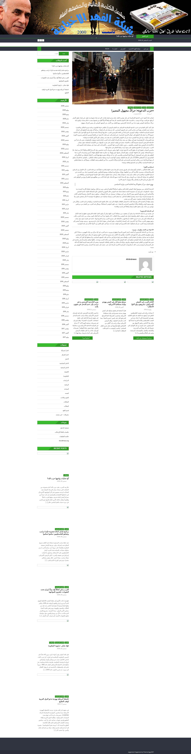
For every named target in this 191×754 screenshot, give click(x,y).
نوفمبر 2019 (65, 269)
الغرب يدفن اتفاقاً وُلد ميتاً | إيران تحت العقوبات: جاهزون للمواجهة (55, 79)
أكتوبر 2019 (65, 273)
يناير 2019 (66, 311)
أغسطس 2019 (64, 281)
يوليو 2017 (66, 337)
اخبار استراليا (65, 350)
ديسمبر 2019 (65, 264)
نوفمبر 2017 (65, 329)
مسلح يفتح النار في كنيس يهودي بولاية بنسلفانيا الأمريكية (114, 303)
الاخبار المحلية (137, 107)
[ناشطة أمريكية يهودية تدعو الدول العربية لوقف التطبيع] (53, 683)
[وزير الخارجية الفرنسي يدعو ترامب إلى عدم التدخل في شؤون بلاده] (85, 289)
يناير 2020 (66, 260)
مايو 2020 (66, 243)
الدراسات (66, 380)
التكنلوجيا (66, 376)
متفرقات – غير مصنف (62, 415)
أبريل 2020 (65, 247)
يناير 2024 (65, 123)
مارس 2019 (65, 303)
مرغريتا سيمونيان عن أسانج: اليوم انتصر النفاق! (142, 338)
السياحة (66, 389)
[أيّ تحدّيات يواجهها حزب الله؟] (53, 462)
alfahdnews (131, 259)
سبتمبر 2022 (65, 149)
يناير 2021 (66, 213)
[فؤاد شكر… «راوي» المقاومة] (53, 629)
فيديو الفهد (66, 410)
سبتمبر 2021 (65, 179)
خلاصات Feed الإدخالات (62, 432)
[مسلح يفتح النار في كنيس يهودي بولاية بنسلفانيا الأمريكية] (113, 289)
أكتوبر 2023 (65, 136)
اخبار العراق (150, 107)
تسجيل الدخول (64, 428)
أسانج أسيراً (86, 338)
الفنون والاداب (65, 398)
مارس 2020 (65, 251)
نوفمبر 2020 (65, 222)
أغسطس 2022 (64, 153)
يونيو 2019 (66, 290)
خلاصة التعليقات (64, 436)
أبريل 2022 (65, 157)
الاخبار (144, 107)
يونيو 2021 (66, 192)
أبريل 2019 (65, 299)
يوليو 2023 (65, 144)
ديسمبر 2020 (65, 217)
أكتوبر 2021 (65, 174)
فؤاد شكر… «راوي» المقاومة (60, 85)
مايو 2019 (66, 294)
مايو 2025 (66, 119)
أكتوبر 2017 (65, 333)
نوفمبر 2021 (65, 170)
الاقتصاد (66, 372)
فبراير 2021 (65, 209)
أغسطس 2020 (64, 234)
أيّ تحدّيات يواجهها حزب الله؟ (124, 36)
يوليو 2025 (65, 110)
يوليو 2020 (65, 239)
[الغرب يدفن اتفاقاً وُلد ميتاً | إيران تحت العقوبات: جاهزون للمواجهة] (53, 574)
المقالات (130, 107)
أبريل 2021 (65, 200)
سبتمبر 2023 (65, 140)
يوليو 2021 (66, 187)
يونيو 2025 (65, 114)
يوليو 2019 (66, 286)
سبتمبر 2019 (65, 277)
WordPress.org (64, 441)
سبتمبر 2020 (65, 230)
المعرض (123, 49)
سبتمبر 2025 (65, 106)
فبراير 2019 (65, 307)
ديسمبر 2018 (65, 316)
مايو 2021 (66, 196)
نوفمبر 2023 (65, 132)
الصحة (67, 393)
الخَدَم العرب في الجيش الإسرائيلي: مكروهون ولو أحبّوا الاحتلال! (142, 304)
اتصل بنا (115, 49)
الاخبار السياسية (89, 299)
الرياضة (66, 385)
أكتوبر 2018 (65, 324)
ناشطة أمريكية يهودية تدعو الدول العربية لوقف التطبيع (55, 91)
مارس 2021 (65, 204)
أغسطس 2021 (64, 183)
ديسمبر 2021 (65, 166)
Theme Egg (147, 752)
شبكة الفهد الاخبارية (134, 49)
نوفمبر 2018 (65, 320)
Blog (107, 49)
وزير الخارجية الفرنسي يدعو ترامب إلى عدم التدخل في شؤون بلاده (86, 304)
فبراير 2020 (65, 256)
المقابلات (66, 402)
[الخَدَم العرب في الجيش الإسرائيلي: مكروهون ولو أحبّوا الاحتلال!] (141, 289)
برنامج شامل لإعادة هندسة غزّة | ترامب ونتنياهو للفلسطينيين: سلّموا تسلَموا (55, 71)
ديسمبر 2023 (65, 127)
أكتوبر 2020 (65, 226)
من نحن (146, 49)
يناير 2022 (66, 162)
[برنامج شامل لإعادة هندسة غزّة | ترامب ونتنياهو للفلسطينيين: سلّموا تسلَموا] (53, 516)
